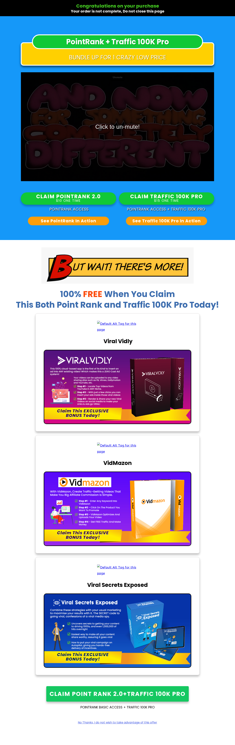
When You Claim (139, 294)
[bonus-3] (117, 570)
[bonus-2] (117, 448)
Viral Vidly (117, 341)
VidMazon (117, 463)
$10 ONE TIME (68, 201)
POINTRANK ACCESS (68, 209)
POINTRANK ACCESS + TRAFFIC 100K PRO (166, 209)
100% (82, 294)
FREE (93, 294)
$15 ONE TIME (166, 201)
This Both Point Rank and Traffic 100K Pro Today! (117, 305)
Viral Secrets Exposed (117, 585)
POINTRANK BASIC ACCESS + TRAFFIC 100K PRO (117, 707)
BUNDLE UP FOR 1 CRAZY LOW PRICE (117, 57)
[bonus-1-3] (117, 327)
